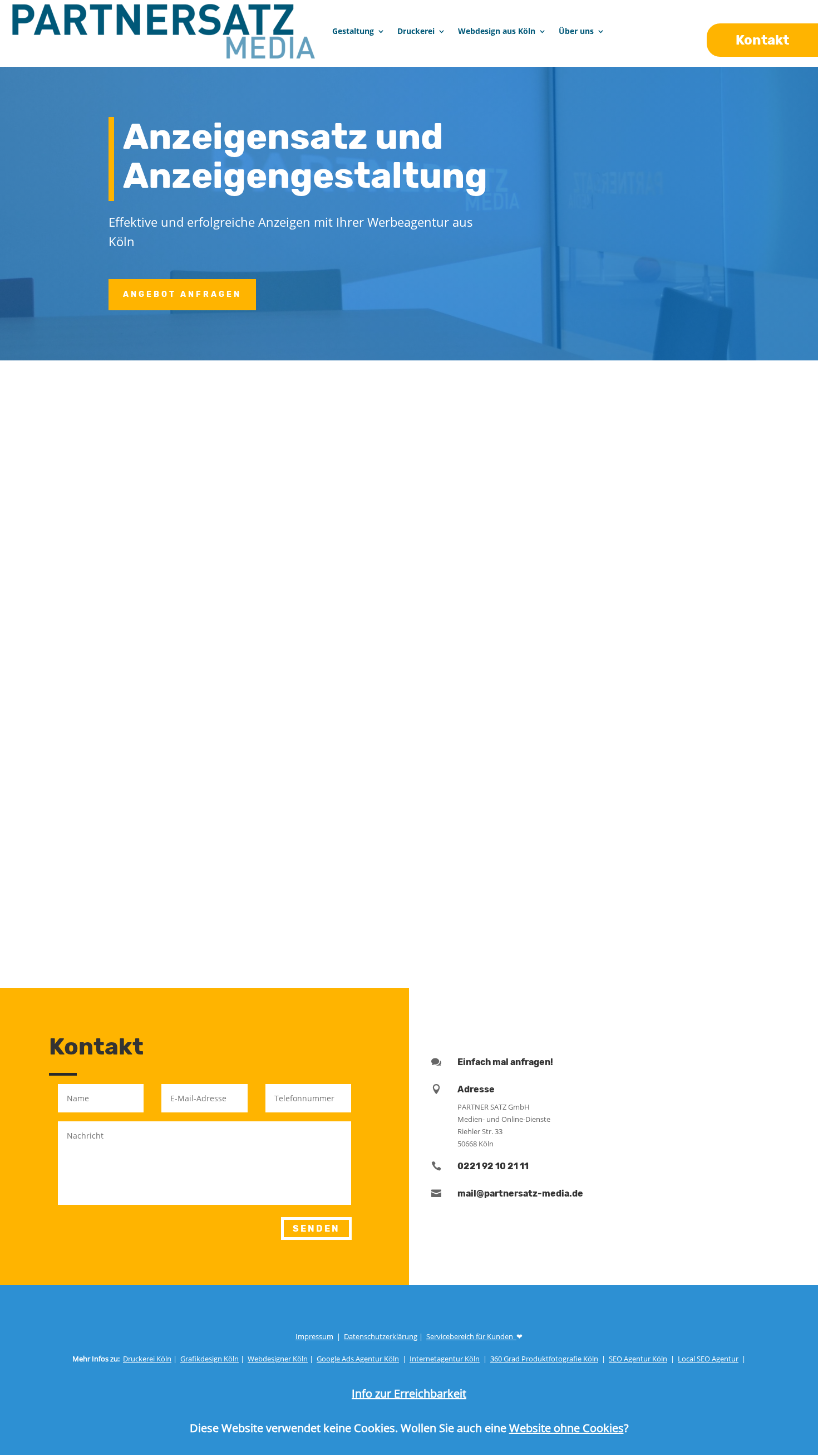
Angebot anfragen (182, 294)
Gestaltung (353, 31)
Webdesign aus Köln (496, 31)
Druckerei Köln (147, 1359)
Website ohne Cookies (566, 1428)
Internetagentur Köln (445, 1359)
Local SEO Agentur (708, 1359)
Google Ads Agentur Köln (358, 1359)
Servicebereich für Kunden (471, 1336)
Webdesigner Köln (278, 1359)
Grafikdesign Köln (209, 1359)
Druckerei (416, 31)
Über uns (576, 31)
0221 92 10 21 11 (493, 1166)
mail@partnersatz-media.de (520, 1193)
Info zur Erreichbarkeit (409, 1393)
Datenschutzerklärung (380, 1336)
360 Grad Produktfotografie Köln (544, 1359)
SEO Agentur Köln (638, 1359)
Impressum (314, 1336)
